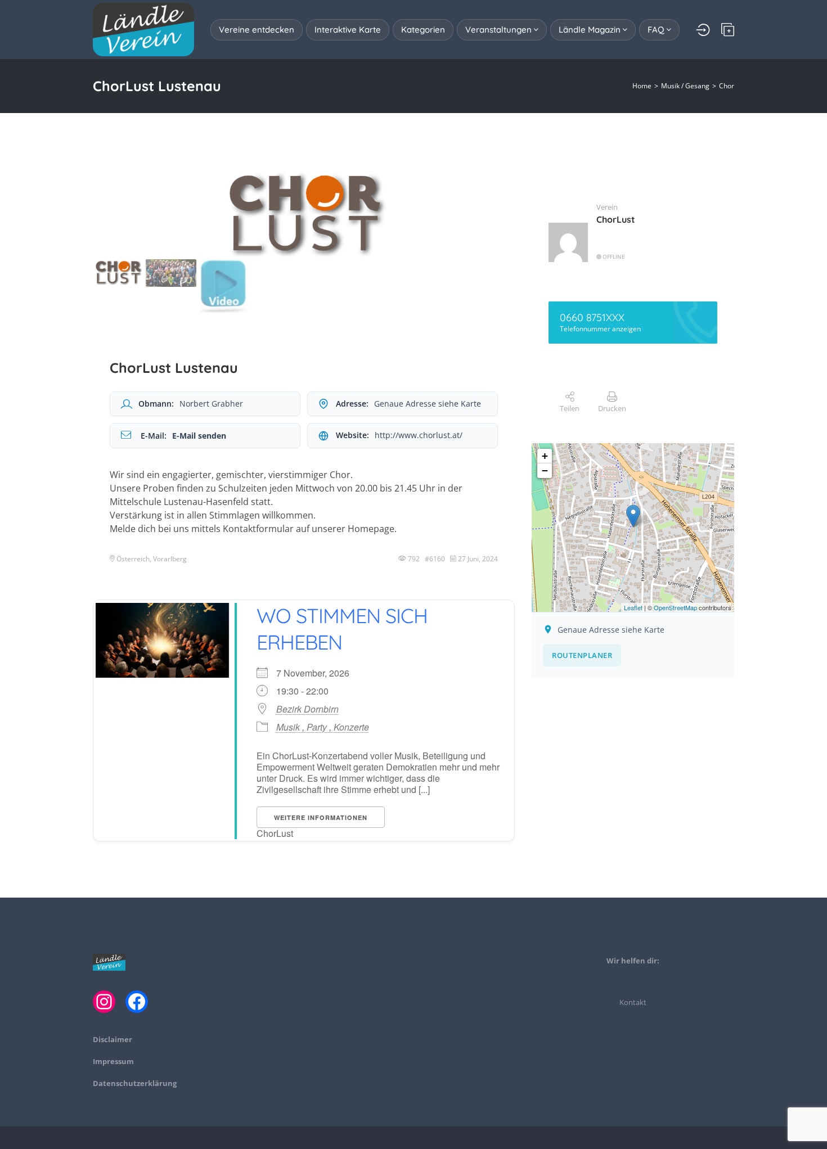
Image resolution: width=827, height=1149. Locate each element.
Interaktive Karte (347, 29)
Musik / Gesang (685, 86)
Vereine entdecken (256, 29)
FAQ (657, 29)
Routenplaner (582, 655)
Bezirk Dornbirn (307, 709)
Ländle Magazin (591, 29)
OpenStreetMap (675, 607)
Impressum (113, 1061)
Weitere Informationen (320, 817)
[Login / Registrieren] (703, 30)
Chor (726, 86)
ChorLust (615, 219)
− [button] (545, 470)
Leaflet (633, 607)
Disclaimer (112, 1039)
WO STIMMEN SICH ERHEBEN (342, 629)
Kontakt (632, 1002)
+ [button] (545, 456)
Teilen (569, 408)
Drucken (612, 408)
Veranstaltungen (499, 29)
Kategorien (423, 29)
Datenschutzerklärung (135, 1083)
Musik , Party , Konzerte (322, 727)
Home (641, 86)
